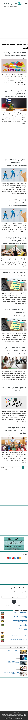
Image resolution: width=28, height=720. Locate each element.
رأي (8, 205)
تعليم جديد (24, 714)
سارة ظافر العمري (22, 353)
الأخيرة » (6, 469)
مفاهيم (9, 353)
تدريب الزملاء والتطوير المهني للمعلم (15, 272)
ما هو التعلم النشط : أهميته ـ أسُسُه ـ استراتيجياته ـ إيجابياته (20, 620)
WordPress (12, 718)
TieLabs (21, 718)
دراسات (8, 165)
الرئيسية (25, 41)
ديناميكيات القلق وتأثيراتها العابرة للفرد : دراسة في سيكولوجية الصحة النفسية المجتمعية (12, 662)
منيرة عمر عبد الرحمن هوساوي (20, 315)
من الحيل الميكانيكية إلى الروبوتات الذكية (19, 636)
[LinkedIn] (10, 558)
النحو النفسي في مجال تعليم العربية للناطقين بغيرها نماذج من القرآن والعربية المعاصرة (10, 673)
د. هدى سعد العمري (22, 165)
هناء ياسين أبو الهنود (21, 205)
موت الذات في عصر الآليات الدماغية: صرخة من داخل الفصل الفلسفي (10, 656)
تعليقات (16, 647)
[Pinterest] (13, 558)
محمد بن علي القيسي (21, 436)
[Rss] (20, 558)
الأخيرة (25, 647)
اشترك (14, 602)
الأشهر (21, 647)
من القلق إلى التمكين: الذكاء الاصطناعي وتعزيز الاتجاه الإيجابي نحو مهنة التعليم (11, 667)
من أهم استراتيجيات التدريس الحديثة (20, 612)
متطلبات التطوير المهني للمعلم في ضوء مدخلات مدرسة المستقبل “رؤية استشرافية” (15, 430)
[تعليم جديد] (12, 5)
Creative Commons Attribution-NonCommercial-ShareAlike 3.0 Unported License (14, 714)
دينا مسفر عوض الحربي (21, 393)
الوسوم (11, 647)
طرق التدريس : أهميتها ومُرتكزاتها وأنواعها (19, 639)
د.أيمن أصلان (23, 58)
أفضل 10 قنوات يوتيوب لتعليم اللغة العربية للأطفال (18, 617)
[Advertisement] (14, 23)
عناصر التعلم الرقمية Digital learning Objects (18, 632)
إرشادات (11, 58)
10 (12, 467)
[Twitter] (15, 558)
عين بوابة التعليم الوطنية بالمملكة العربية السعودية (19, 628)
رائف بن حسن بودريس (22, 96)
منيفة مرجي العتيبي (22, 275)
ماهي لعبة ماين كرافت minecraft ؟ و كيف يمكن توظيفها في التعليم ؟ (17, 624)
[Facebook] (18, 558)
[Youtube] (8, 558)
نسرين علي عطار (23, 243)
